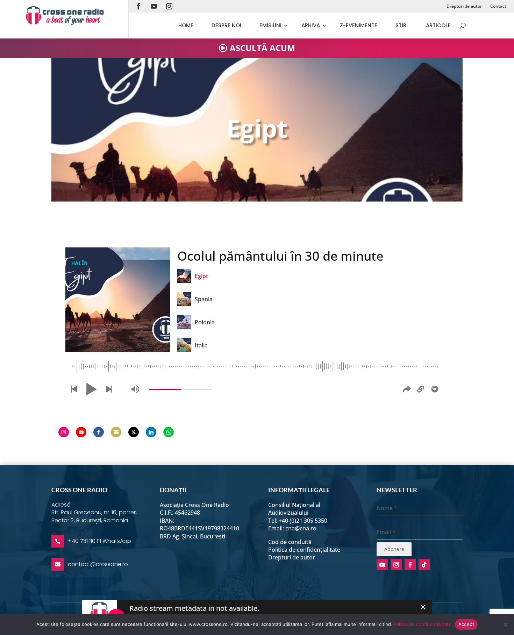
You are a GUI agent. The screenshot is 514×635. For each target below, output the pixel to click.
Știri (401, 25)
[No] (505, 624)
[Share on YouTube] (81, 432)
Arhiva (310, 25)
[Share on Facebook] (98, 432)
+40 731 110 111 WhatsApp (99, 541)
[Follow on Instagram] (169, 6)
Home (185, 25)
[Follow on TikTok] (424, 564)
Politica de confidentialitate (421, 624)
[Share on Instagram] (63, 432)
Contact (498, 6)
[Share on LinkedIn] (151, 432)
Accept (466, 624)
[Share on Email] (116, 432)
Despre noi (226, 25)
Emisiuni (270, 25)
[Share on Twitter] (133, 432)
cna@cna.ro (300, 528)
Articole (438, 25)
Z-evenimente (358, 25)
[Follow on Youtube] (154, 6)
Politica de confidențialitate (304, 549)
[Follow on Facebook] (138, 6)
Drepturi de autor (464, 6)
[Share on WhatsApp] (168, 432)
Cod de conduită (290, 542)
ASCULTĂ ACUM (262, 48)
